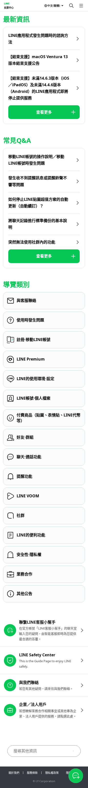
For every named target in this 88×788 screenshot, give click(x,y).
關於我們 (14, 773)
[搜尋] (71, 6)
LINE (7, 3)
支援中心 (9, 7)
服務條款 (32, 773)
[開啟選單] (81, 6)
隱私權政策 (52, 773)
